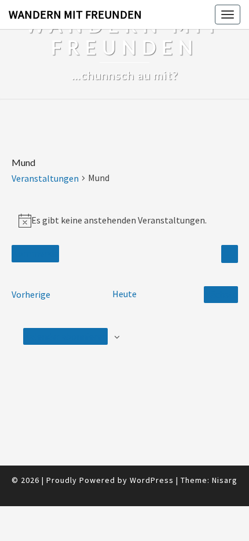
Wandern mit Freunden (75, 14)
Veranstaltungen (45, 178)
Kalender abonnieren (65, 336)
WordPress (152, 480)
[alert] (125, 220)
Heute (124, 294)
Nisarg (224, 480)
